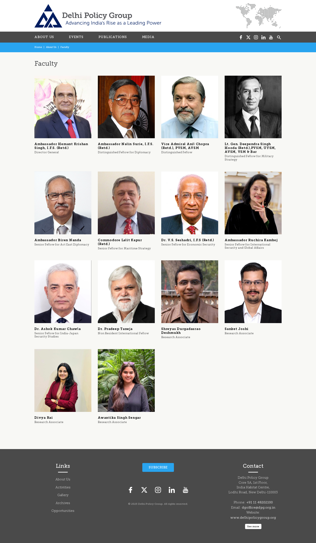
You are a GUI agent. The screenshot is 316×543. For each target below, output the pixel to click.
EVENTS (76, 37)
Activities (63, 487)
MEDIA (148, 37)
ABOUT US (44, 37)
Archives (63, 503)
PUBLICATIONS (112, 37)
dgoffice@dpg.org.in (258, 507)
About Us (51, 47)
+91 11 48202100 (259, 502)
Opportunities (62, 511)
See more (253, 526)
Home (38, 47)
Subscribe (158, 467)
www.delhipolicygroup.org (253, 518)
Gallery (63, 495)
